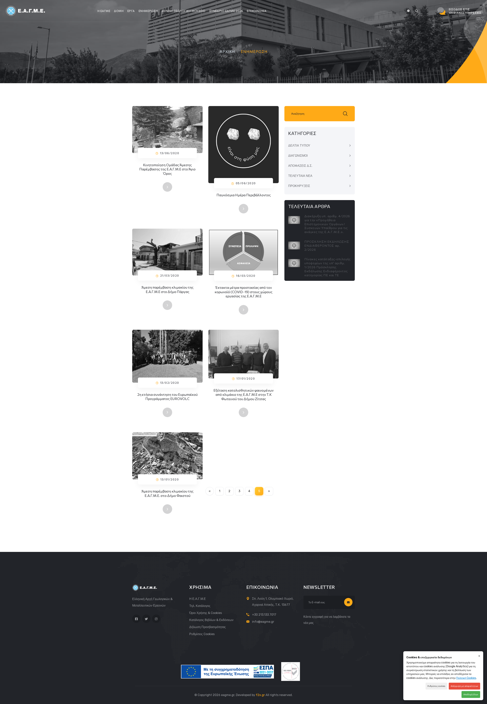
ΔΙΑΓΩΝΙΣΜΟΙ (298, 155)
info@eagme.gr (263, 621)
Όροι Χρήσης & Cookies (205, 613)
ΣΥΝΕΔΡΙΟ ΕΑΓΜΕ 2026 (226, 11)
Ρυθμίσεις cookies (202, 634)
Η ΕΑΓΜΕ (103, 11)
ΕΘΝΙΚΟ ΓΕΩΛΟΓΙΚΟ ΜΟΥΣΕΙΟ (183, 11)
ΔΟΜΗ (118, 11)
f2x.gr (260, 695)
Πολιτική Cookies (466, 678)
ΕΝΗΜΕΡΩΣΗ (148, 11)
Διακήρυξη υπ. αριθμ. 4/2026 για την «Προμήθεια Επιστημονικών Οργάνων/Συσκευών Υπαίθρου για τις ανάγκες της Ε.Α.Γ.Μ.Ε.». (327, 224)
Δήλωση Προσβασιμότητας (207, 627)
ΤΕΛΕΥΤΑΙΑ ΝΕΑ (300, 176)
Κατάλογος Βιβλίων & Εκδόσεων (211, 620)
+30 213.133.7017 (264, 614)
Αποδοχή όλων (470, 694)
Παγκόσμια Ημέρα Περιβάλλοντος (243, 195)
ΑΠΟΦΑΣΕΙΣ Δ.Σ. (300, 166)
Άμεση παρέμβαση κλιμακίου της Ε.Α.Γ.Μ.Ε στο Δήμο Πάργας (167, 289)
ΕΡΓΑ (131, 11)
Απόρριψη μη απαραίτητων (464, 686)
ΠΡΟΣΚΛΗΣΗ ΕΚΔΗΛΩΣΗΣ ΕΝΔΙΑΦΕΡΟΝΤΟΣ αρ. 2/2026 (326, 245)
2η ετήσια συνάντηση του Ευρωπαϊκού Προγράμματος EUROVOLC (167, 396)
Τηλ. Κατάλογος (199, 606)
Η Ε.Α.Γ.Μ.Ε (197, 599)
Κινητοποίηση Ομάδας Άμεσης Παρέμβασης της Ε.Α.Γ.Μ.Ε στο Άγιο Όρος (167, 169)
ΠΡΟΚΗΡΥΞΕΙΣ (299, 186)
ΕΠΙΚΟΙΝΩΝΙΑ (256, 11)
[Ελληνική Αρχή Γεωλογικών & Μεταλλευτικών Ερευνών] (26, 10)
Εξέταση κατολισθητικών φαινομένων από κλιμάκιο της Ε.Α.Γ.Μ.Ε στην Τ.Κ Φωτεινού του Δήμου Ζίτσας (243, 394)
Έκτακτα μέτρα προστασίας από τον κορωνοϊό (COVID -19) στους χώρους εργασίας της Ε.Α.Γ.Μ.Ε (243, 291)
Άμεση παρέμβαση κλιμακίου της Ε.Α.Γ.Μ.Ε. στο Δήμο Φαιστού (167, 493)
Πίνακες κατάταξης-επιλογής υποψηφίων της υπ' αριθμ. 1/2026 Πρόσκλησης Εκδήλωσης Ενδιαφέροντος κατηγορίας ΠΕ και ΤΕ (327, 267)
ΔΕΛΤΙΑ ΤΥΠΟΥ (299, 145)
